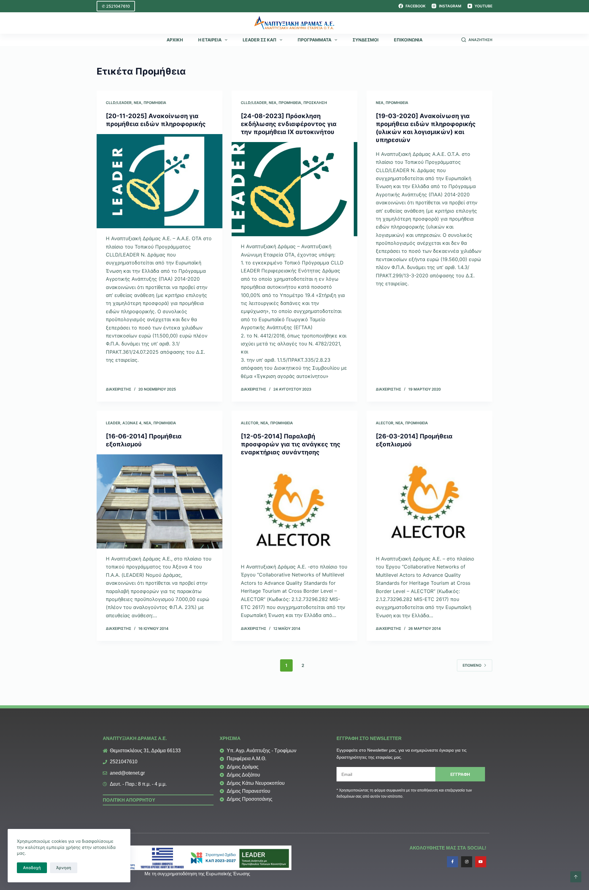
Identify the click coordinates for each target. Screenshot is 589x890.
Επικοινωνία (408, 39)
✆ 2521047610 (116, 6)
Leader (113, 423)
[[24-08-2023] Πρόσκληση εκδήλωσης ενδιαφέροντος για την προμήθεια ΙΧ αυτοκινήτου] (294, 189)
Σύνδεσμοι (365, 39)
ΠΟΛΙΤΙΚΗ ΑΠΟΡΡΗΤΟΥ (129, 800)
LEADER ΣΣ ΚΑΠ (259, 39)
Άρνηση (63, 867)
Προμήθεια (155, 102)
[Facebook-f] (452, 861)
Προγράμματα (314, 39)
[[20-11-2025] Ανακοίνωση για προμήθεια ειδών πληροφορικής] (159, 181)
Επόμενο (472, 665)
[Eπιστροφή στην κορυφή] (575, 876)
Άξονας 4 (131, 423)
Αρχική (175, 39)
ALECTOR (249, 423)
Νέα (137, 102)
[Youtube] (480, 861)
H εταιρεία (209, 39)
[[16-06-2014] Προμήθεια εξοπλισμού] (159, 501)
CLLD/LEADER (119, 102)
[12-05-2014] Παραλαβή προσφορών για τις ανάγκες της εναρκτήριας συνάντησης (291, 444)
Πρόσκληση (315, 102)
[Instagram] (466, 861)
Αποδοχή (32, 867)
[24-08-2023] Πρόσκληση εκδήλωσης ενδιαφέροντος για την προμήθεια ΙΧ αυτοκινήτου (289, 124)
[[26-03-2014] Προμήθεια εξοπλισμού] (429, 501)
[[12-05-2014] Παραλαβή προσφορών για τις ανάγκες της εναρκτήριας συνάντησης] (294, 509)
